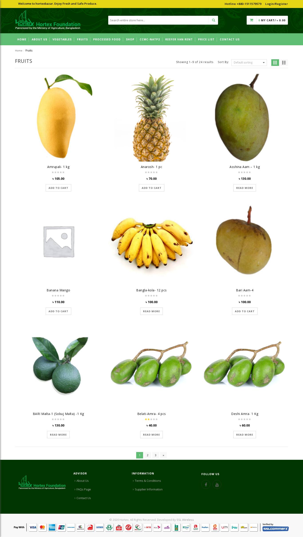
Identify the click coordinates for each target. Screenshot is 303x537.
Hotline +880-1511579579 (243, 4)
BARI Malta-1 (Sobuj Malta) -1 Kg (58, 414)
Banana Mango (58, 290)
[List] (284, 62)
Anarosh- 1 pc (151, 167)
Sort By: (223, 61)
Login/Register (276, 4)
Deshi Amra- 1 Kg (244, 414)
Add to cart (58, 188)
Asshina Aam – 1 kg (245, 167)
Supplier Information (149, 489)
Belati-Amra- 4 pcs (151, 414)
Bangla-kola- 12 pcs (151, 290)
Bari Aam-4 (244, 290)
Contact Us (84, 498)
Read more (244, 188)
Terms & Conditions (148, 481)
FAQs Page (84, 489)
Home (18, 50)
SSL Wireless (185, 520)
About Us (83, 481)
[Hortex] (48, 20)
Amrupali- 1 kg (58, 167)
